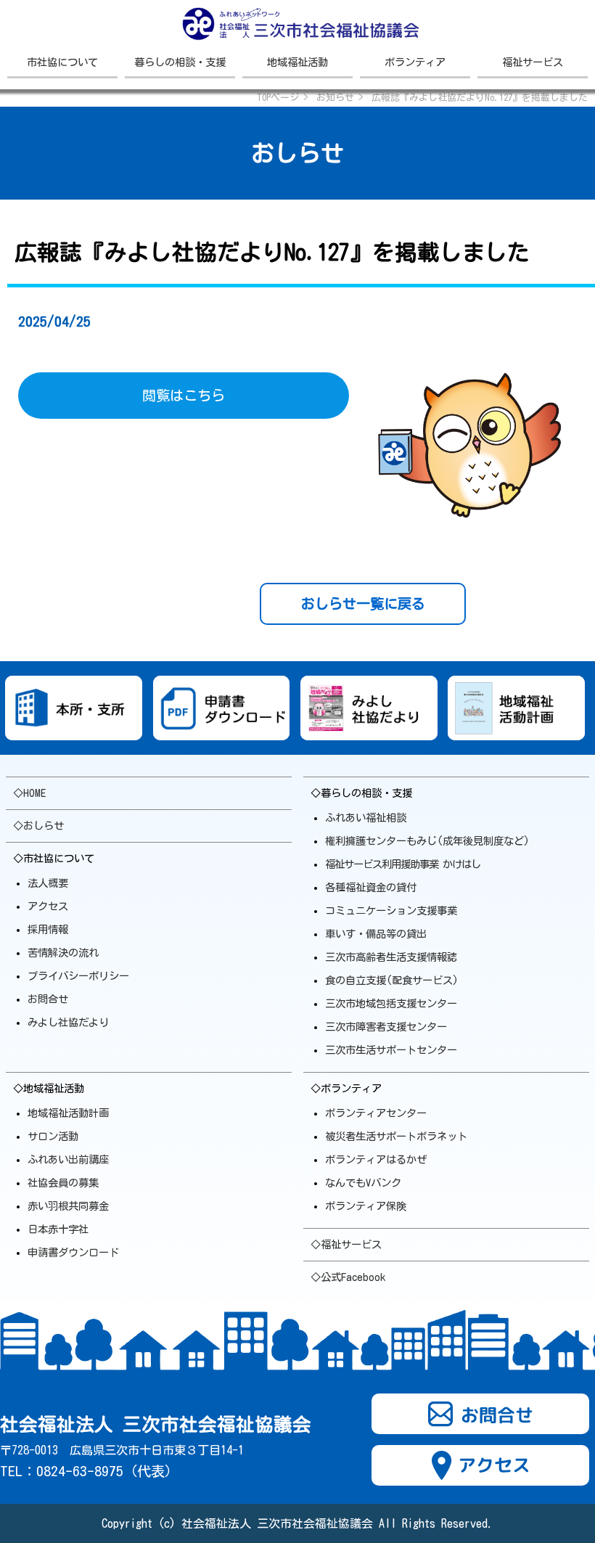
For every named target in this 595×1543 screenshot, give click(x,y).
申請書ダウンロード (73, 1252)
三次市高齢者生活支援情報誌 (391, 956)
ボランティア (415, 62)
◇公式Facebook (348, 1277)
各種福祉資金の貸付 (370, 887)
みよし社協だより (68, 1022)
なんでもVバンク (363, 1182)
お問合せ (48, 999)
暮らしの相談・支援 (180, 62)
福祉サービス (532, 62)
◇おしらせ (38, 825)
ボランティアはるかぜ (376, 1159)
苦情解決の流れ (63, 952)
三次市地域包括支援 (391, 1003)
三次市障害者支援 (386, 1026)
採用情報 (48, 929)
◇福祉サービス (346, 1244)
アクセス (48, 906)
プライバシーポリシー (78, 975)
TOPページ (278, 97)
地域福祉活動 (297, 62)
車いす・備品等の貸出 (376, 933)
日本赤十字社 (58, 1229)
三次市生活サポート (391, 1049)
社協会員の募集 (63, 1182)
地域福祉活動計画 (68, 1113)
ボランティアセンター (376, 1113)
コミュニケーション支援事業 (391, 910)
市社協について (62, 62)
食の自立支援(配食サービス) (392, 980)
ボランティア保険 (365, 1205)
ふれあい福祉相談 (365, 817)
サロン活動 (53, 1136)
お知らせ (335, 97)
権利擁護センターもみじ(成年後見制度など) (427, 840)
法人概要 (48, 882)
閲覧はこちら (183, 395)
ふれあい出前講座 (68, 1159)
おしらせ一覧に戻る (363, 603)
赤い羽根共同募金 (68, 1205)
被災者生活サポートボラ (396, 1136)
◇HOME (29, 792)
